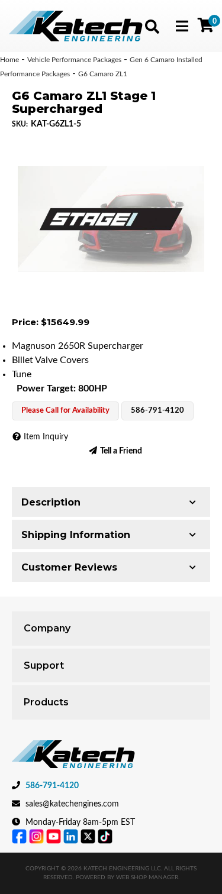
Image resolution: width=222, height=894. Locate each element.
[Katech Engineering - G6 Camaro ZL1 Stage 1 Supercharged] (111, 219)
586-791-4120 (52, 786)
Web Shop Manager (147, 877)
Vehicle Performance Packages (74, 59)
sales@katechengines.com (72, 804)
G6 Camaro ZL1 (102, 73)
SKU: (20, 124)
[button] (152, 27)
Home (9, 59)
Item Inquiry (46, 437)
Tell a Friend (121, 451)
